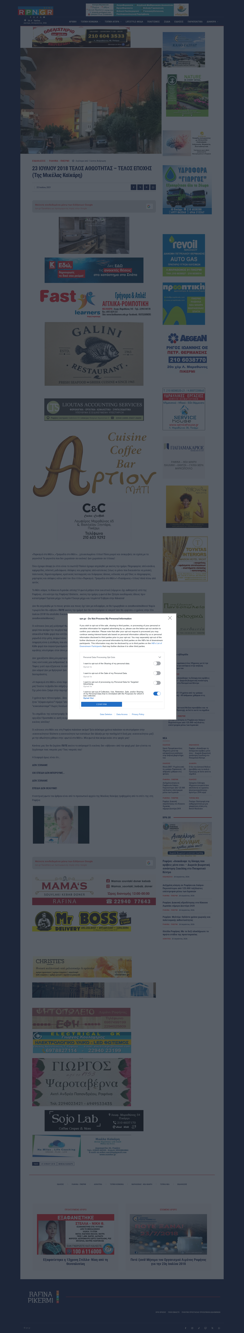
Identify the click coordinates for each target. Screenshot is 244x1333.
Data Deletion (106, 714)
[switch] (157, 663)
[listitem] (122, 657)
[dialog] (122, 666)
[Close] (171, 619)
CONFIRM (101, 704)
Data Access (122, 714)
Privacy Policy (138, 714)
